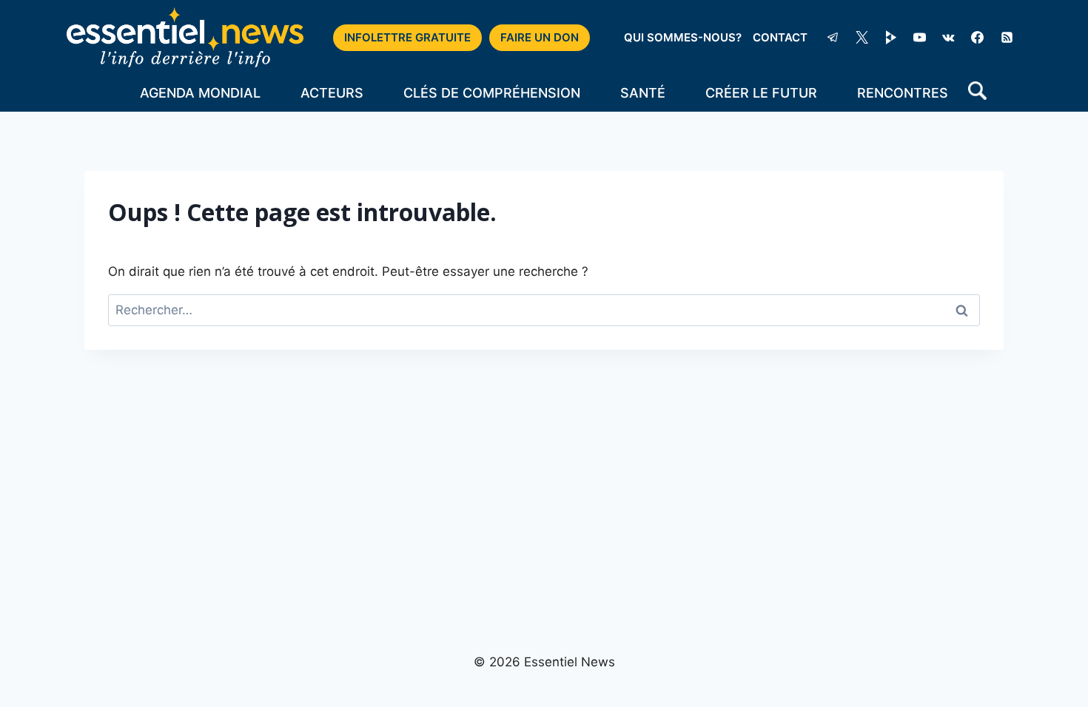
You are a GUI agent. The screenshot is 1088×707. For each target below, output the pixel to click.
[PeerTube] (891, 37)
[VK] (948, 37)
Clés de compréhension (491, 93)
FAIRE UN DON (539, 37)
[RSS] (1006, 37)
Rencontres (902, 93)
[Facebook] (977, 37)
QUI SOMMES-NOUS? (683, 37)
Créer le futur (761, 93)
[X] (862, 37)
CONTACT (780, 37)
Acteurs (331, 93)
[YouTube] (920, 37)
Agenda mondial (200, 93)
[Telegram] (832, 37)
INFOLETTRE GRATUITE (407, 37)
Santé (642, 93)
